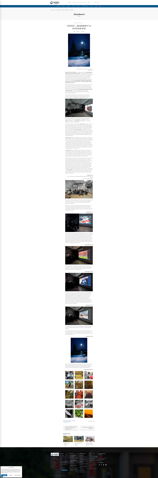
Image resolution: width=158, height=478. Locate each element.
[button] (20, 467)
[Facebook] (99, 465)
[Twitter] (104, 465)
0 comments (82, 31)
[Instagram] (101, 465)
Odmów (10, 475)
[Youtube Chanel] (106, 465)
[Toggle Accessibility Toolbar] (2, 476)
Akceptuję (4, 475)
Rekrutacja (72, 453)
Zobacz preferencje (17, 475)
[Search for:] (101, 2)
